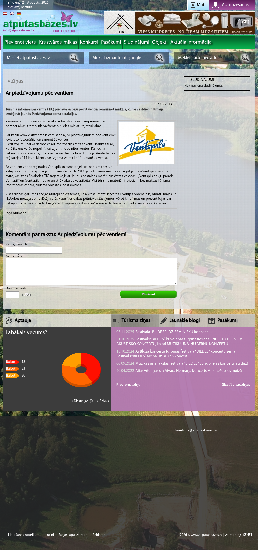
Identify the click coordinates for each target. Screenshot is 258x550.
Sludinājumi (202, 80)
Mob (201, 5)
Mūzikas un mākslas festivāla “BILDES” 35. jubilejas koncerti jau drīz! (182, 364)
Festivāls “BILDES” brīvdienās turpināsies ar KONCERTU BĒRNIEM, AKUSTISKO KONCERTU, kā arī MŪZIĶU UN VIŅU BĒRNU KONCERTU (179, 341)
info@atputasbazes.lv (18, 30)
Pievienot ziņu (128, 385)
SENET (247, 535)
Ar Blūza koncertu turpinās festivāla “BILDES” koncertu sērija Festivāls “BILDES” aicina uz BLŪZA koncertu (175, 353)
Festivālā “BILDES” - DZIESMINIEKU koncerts (162, 332)
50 (15, 376)
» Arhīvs (103, 401)
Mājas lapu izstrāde (73, 535)
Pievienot (148, 294)
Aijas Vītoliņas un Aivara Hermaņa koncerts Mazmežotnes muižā (179, 371)
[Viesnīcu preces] (179, 33)
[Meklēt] (74, 58)
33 (15, 369)
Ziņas (17, 81)
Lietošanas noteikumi (24, 535)
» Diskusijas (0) (83, 401)
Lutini (49, 535)
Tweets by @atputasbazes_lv (195, 430)
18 (15, 362)
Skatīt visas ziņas (236, 385)
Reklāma (98, 535)
